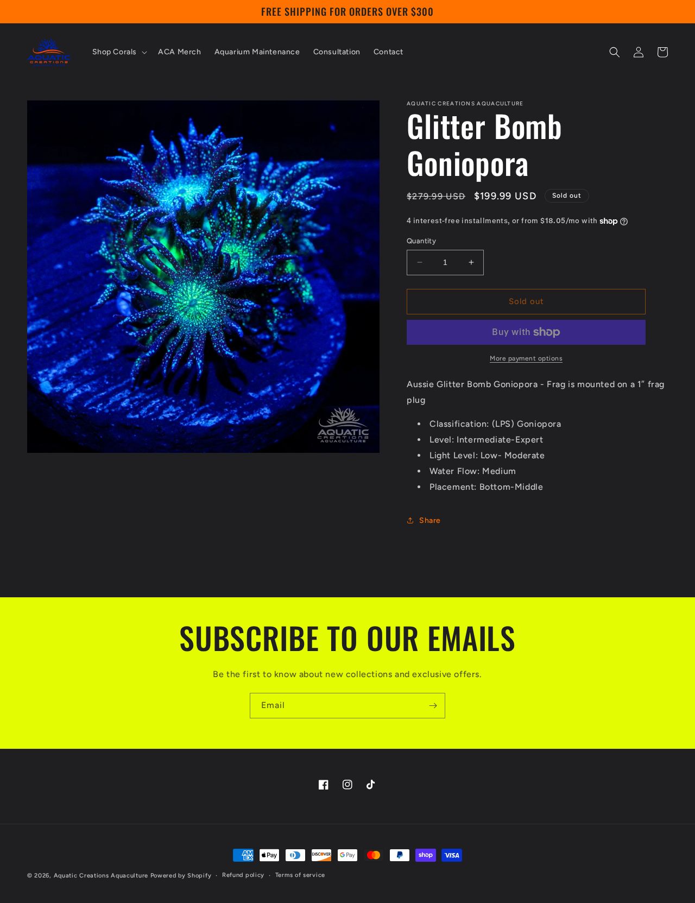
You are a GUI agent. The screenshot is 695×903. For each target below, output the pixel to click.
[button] (119, 52)
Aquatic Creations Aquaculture (101, 875)
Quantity (421, 241)
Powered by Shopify (181, 875)
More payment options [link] (526, 358)
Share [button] (430, 520)
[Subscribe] (433, 705)
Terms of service (300, 875)
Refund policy (243, 875)
